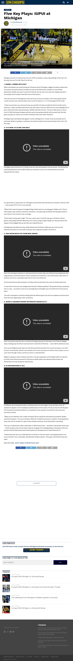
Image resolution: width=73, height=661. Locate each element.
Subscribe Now (8, 543)
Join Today (36, 549)
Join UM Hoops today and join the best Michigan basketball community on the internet (32, 546)
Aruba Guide (54, 656)
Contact (36, 656)
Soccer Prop (45, 656)
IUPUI (37, 443)
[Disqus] (36, 510)
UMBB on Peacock (8, 656)
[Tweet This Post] (26, 72)
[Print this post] (36, 72)
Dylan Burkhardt (17, 22)
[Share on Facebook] (15, 72)
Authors (29, 656)
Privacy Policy (20, 656)
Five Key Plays (30, 443)
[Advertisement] (36, 188)
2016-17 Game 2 (20, 443)
